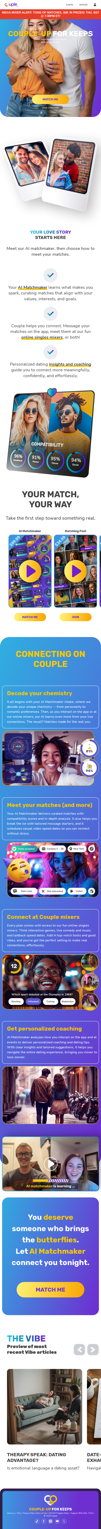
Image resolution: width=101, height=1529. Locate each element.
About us (11, 1513)
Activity (83, 4)
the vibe (26, 1339)
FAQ (19, 1513)
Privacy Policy (29, 1513)
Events (69, 4)
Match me (50, 99)
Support (74, 1513)
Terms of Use (41, 1513)
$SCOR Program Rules (59, 1513)
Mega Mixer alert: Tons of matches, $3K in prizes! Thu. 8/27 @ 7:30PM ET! (50, 14)
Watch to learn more (50, 108)
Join (75, 617)
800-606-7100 (86, 1513)
